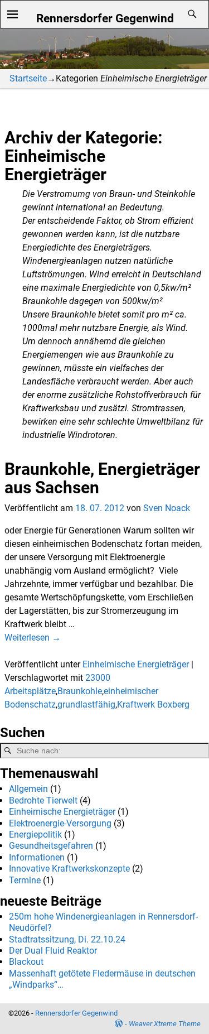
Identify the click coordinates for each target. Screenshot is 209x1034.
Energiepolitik (35, 834)
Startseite (28, 78)
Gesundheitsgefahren (51, 845)
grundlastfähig (86, 704)
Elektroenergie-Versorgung (60, 823)
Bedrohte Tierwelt (43, 800)
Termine (25, 880)
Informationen (37, 857)
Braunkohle (79, 691)
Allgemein (28, 788)
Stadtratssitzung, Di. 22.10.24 (67, 939)
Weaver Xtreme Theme (165, 1023)
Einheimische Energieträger (135, 664)
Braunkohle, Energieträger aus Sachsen (102, 478)
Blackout (26, 961)
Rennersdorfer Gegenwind (105, 18)
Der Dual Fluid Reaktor (53, 950)
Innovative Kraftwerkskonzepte (69, 868)
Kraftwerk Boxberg (153, 704)
